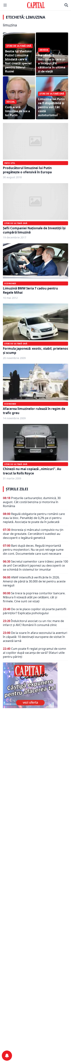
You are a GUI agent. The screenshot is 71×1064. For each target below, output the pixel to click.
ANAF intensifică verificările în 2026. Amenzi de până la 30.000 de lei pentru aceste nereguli (34, 581)
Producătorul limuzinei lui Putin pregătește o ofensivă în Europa (27, 170)
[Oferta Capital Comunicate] (35, 685)
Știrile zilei (17, 489)
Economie (10, 283)
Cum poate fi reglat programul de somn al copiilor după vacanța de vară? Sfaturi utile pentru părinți (34, 653)
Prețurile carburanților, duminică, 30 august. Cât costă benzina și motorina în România (32, 502)
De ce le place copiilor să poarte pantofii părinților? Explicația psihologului (34, 611)
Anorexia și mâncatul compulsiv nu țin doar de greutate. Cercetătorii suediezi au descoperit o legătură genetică (33, 534)
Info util (9, 163)
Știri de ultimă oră (15, 223)
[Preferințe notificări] (7, 1056)
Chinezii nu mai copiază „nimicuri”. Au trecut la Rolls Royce (32, 471)
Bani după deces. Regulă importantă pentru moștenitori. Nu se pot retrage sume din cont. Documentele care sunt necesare (33, 550)
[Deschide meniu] (5, 5)
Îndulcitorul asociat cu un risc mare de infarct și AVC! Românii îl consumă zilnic (33, 623)
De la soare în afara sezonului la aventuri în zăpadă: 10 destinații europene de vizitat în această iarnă (35, 637)
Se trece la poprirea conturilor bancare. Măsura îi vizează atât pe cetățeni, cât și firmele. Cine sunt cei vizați (34, 597)
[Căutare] (66, 5)
